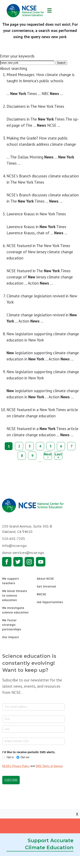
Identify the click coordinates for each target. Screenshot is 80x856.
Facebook (6, 561)
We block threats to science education (14, 595)
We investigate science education (15, 610)
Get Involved (46, 586)
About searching (13, 68)
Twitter (18, 561)
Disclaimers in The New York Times (35, 106)
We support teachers (10, 581)
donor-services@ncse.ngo (23, 553)
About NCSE (45, 578)
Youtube (40, 561)
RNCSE (41, 594)
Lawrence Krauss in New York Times (36, 213)
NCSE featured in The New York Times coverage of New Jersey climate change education (40, 251)
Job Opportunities (50, 602)
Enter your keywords (17, 56)
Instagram (29, 561)
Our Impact (10, 637)
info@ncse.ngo (14, 546)
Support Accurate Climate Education (49, 843)
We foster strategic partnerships (11, 624)
